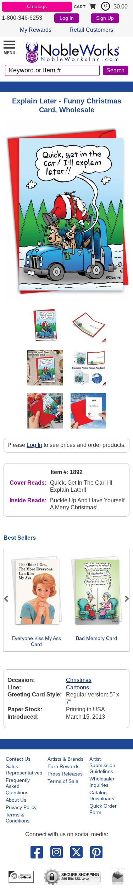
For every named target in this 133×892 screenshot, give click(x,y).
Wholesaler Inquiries (102, 782)
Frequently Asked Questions (18, 786)
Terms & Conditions (17, 818)
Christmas (79, 680)
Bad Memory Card (96, 638)
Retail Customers (91, 30)
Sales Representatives (24, 770)
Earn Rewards (63, 766)
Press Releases (65, 774)
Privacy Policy (21, 807)
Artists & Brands (65, 759)
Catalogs (37, 6)
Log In (67, 18)
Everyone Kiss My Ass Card (36, 641)
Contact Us (18, 759)
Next (123, 598)
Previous (9, 598)
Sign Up (105, 18)
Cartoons (77, 687)
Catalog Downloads (101, 796)
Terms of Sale (63, 781)
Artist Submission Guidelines (102, 765)
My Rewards (35, 30)
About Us (16, 800)
